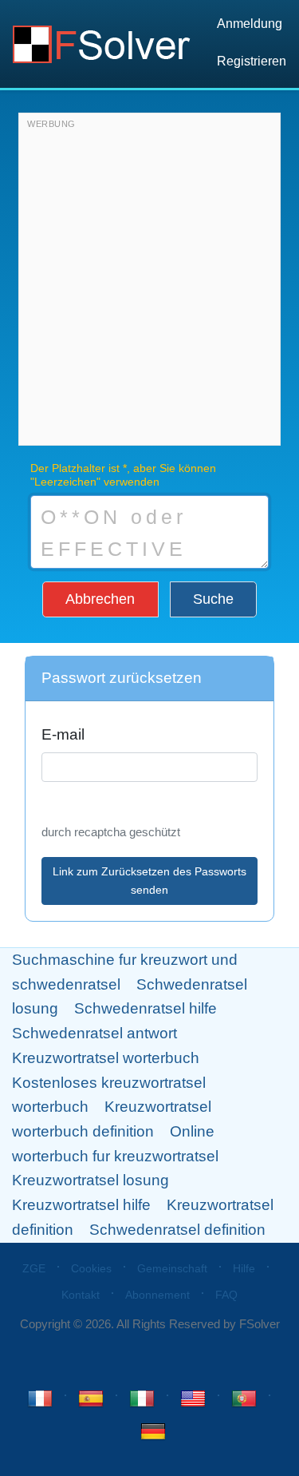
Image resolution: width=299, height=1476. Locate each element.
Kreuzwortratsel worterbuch (105, 1057)
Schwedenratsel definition (177, 1229)
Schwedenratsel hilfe (145, 1008)
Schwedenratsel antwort (94, 1033)
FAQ (226, 1294)
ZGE (33, 1268)
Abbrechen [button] (100, 599)
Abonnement (157, 1294)
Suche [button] (213, 599)
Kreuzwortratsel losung (90, 1180)
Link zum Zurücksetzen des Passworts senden (149, 880)
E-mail (63, 734)
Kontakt (80, 1294)
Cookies (91, 1268)
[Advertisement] (149, 283)
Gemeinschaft (172, 1268)
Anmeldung (249, 23)
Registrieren (251, 61)
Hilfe (244, 1268)
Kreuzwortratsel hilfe (81, 1204)
